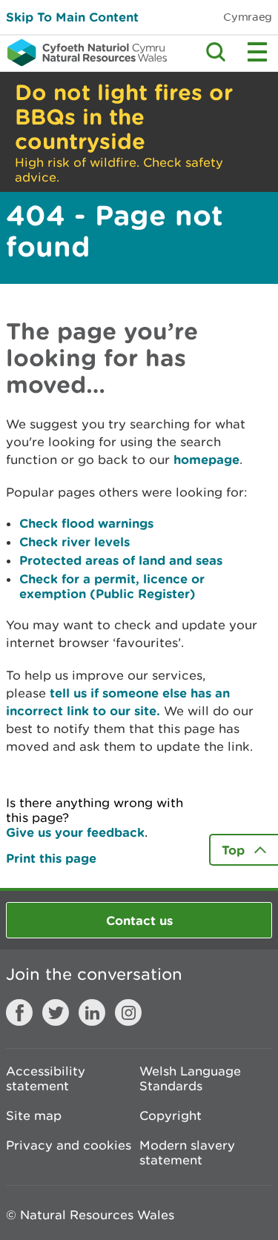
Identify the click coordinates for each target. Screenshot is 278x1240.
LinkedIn (92, 1012)
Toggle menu (257, 52)
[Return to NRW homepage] (83, 53)
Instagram (128, 1012)
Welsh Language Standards (190, 1078)
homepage (206, 459)
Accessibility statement (45, 1078)
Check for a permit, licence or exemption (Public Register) (112, 585)
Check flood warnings (86, 523)
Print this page (51, 858)
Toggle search (215, 52)
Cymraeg (247, 17)
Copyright (170, 1115)
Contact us (139, 920)
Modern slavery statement (187, 1152)
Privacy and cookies (68, 1145)
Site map (34, 1115)
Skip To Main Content (72, 17)
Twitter (55, 1012)
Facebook (19, 1012)
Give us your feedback (75, 832)
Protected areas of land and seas (120, 560)
